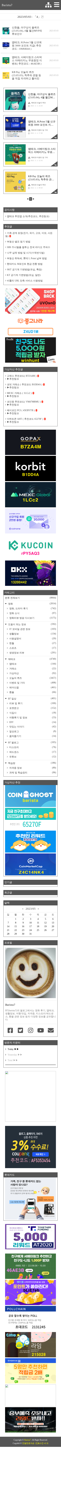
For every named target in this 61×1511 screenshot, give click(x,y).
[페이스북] (10, 1030)
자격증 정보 (32, 767)
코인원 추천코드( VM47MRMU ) (24, 401)
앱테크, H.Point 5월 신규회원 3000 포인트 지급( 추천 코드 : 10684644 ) (27, 45)
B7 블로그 (31, 742)
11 (38, 922)
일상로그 (32, 731)
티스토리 (32, 747)
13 (53, 922)
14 (8, 926)
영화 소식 (32, 613)
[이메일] (51, 1030)
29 (15, 934)
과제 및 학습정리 (32, 772)
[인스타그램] (30, 1030)
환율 (32, 692)
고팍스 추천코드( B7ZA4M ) (21, 376)
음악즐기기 (32, 736)
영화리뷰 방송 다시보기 (32, 618)
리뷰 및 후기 (32, 703)
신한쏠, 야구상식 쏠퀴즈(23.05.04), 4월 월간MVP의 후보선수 (27, 30)
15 (15, 926)
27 (53, 930)
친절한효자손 (28, 1443)
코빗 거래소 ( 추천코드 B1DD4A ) (24, 384)
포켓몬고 (32, 708)
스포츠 (32, 648)
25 (38, 930)
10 (30, 922)
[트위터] (20, 1030)
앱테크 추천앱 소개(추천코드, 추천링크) (28, 216)
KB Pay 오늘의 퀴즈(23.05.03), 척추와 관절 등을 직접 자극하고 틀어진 (26, 75)
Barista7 (7, 5)
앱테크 (32, 663)
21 (8, 930)
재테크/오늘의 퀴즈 (38, 103)
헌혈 (32, 643)
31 (30, 934)
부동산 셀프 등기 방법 (18, 241)
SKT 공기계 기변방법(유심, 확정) (24, 269)
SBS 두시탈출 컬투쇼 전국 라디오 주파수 (28, 247)
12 (45, 922)
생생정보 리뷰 (32, 652)
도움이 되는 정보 (31, 624)
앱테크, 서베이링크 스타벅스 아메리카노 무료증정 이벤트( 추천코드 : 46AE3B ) (27, 60)
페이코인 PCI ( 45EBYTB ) (21, 410)
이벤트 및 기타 (32, 682)
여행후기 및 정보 (32, 717)
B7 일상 (31, 698)
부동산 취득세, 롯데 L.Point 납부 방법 (27, 258)
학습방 (31, 763)
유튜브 (32, 756)
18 (38, 926)
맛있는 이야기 (32, 726)
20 (53, 926)
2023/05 (31, 908)
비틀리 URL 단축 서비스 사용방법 (25, 280)
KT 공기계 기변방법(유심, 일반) (24, 275)
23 (23, 930)
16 (23, 926)
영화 (31, 603)
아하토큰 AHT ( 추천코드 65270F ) (25, 419)
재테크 (31, 659)
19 (45, 926)
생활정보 (32, 633)
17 (30, 926)
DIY (32, 722)
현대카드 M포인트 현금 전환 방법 (25, 264)
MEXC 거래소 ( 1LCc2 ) (19, 393)
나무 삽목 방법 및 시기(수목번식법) (26, 253)
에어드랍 (32, 687)
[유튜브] (41, 1030)
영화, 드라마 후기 (32, 608)
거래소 (32, 668)
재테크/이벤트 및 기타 (39, 130)
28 (8, 934)
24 (30, 930)
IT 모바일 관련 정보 (32, 629)
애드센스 (32, 752)
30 (23, 934)
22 (15, 930)
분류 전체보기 (30, 597)
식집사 (32, 712)
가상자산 (32, 673)
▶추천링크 (13, 379)
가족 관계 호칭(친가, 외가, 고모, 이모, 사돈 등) (29, 234)
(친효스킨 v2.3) (41, 1443)
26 (45, 930)
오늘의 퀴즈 (32, 678)
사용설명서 (32, 638)
